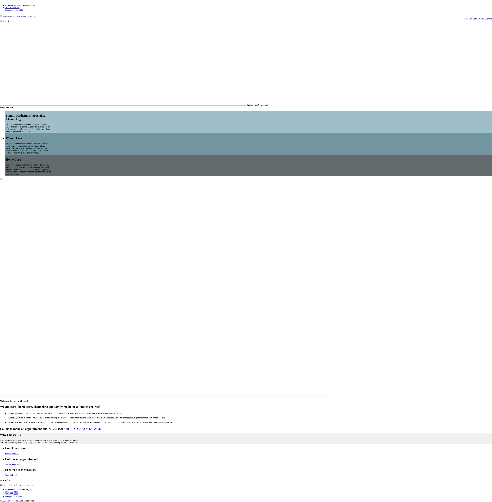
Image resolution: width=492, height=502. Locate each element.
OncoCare (468, 19)
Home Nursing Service (482, 19)
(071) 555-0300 (11, 494)
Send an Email (11, 475)
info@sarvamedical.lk (14, 10)
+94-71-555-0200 (12, 8)
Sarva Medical (12, 501)
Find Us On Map (12, 453)
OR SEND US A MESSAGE (82, 429)
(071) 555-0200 (11, 492)
